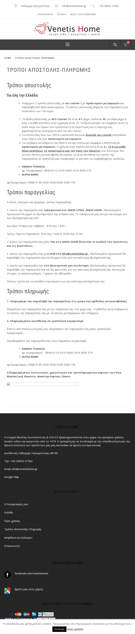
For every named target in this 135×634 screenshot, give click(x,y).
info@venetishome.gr (74, 6)
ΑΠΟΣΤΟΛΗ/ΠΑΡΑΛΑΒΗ (83, 14)
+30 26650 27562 (109, 6)
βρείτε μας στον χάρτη (29, 589)
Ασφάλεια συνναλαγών (18, 537)
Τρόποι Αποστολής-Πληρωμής (22, 529)
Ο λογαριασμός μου (16, 504)
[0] (125, 45)
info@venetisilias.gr (75, 253)
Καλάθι (8, 512)
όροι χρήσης (75, 629)
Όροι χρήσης (12, 521)
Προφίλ (61, 14)
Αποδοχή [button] (59, 629)
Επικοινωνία (45, 14)
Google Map (11, 477)
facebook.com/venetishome (31, 573)
